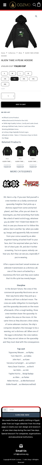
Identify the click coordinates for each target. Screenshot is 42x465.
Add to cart (21, 104)
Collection (11, 53)
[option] (11, 187)
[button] (36, 16)
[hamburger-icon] (4, 5)
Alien (20, 53)
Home (3, 53)
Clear (3, 88)
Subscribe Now (22, 415)
